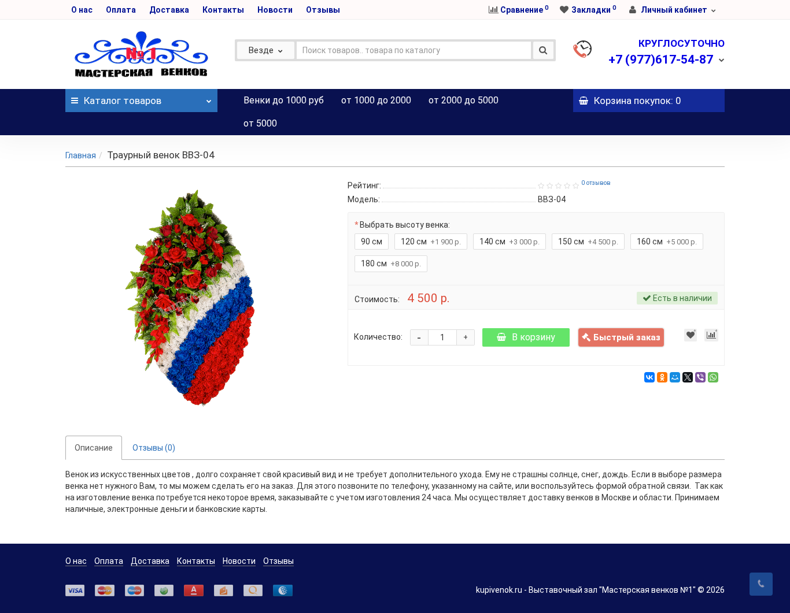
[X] (687, 377)
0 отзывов (596, 183)
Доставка (169, 9)
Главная (80, 155)
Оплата (121, 9)
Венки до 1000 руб (283, 100)
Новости (275, 9)
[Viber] (700, 377)
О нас (82, 9)
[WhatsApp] (713, 377)
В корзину (533, 337)
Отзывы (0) (153, 447)
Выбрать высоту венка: (405, 224)
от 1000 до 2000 (376, 100)
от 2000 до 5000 (464, 100)
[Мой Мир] (675, 377)
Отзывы (323, 9)
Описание (94, 447)
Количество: (378, 336)
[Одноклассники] (662, 377)
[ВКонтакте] (649, 377)
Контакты (223, 9)
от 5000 (260, 123)
